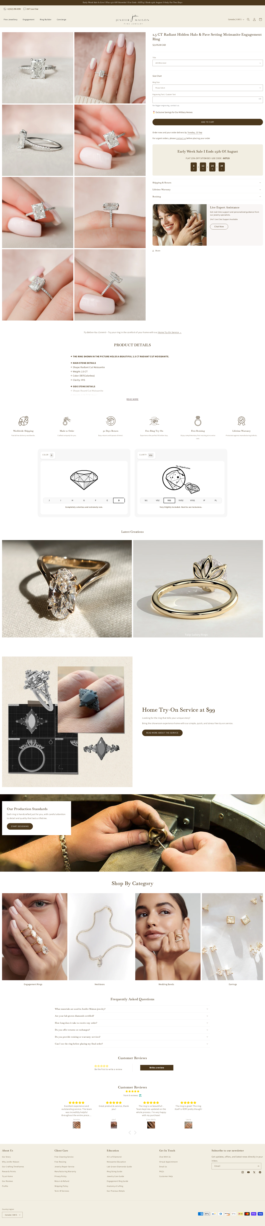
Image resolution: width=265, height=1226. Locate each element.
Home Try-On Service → (169, 332)
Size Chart (157, 75)
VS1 (169, 500)
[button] (11, 19)
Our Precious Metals (116, 1191)
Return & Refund (62, 1181)
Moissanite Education (116, 1162)
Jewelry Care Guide (115, 1176)
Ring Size (156, 82)
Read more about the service (162, 732)
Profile (5, 1186)
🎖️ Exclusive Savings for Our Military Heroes (173, 112)
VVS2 (181, 500)
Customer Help (166, 1176)
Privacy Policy (61, 1176)
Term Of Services (62, 1191)
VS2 (157, 500)
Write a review (156, 1067)
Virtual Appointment (168, 1162)
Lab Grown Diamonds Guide (119, 1166)
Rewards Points (9, 1171)
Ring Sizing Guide (114, 1171)
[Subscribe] (258, 1166)
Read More (132, 399)
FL (216, 500)
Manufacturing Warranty (65, 1171)
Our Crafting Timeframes (13, 1166)
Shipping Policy (61, 1186)
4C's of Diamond (114, 1157)
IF (204, 500)
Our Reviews (7, 1181)
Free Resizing (60, 1162)
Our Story (6, 1157)
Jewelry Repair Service (64, 1166)
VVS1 (192, 500)
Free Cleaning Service (64, 1157)
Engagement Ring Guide (117, 1181)
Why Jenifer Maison (10, 1162)
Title (154, 57)
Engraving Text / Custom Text (164, 94)
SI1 (146, 500)
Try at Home (7, 1176)
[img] (132, 1091)
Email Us (163, 1166)
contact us (174, 105)
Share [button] (157, 250)
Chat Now (219, 226)
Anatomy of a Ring (115, 1186)
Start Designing (20, 826)
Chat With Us (165, 1157)
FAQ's (161, 1171)
